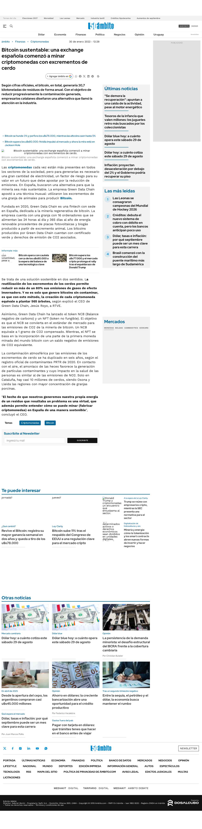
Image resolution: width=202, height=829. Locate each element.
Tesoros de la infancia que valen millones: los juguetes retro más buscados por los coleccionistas (124, 121)
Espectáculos (169, 766)
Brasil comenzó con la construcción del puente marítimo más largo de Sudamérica (129, 258)
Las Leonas (65, 18)
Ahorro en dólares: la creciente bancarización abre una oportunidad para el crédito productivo (75, 701)
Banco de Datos (120, 760)
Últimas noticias (33, 760)
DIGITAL (66, 788)
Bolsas (119, 328)
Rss (28, 771)
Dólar (41, 34)
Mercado (80, 18)
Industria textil (97, 18)
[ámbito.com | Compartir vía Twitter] (84, 76)
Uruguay (159, 34)
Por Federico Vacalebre (63, 713)
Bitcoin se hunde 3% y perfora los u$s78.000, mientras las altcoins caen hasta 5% (50, 136)
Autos (149, 766)
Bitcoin (65, 198)
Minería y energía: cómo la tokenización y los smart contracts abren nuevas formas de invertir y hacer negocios (136, 538)
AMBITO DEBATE (130, 788)
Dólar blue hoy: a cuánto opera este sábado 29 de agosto (122, 140)
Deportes (66, 766)
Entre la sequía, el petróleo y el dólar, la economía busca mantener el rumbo (125, 699)
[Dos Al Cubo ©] (183, 803)
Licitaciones (11, 777)
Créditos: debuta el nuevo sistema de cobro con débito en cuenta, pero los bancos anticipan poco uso (130, 222)
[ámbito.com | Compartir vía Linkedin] (88, 76)
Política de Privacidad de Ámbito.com (90, 771)
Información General (122, 766)
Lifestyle (10, 766)
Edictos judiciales (158, 771)
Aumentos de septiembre (148, 18)
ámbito (6, 41)
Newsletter (195, 34)
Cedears (143, 328)
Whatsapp (46, 748)
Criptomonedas (40, 41)
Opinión (139, 34)
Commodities (131, 328)
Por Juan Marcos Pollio (13, 734)
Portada (9, 760)
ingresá (194, 26)
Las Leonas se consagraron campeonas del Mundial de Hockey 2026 (130, 203)
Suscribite (82, 440)
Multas (183, 771)
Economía (60, 34)
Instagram (20, 748)
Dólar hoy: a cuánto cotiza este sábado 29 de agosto (123, 154)
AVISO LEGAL (130, 771)
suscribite (184, 26)
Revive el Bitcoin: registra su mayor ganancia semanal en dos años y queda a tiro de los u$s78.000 (23, 537)
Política (99, 34)
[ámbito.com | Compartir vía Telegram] (92, 76)
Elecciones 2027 (30, 18)
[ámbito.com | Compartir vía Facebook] (80, 76)
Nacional (29, 766)
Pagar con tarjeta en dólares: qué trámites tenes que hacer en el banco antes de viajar (74, 729)
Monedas (109, 328)
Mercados (144, 760)
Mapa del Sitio (47, 771)
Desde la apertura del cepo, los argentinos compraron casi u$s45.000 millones (25, 699)
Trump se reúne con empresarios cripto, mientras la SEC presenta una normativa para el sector (135, 510)
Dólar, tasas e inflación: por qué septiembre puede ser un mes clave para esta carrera (130, 241)
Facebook (12, 748)
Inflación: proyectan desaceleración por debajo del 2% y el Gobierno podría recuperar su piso (124, 170)
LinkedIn (28, 748)
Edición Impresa (90, 766)
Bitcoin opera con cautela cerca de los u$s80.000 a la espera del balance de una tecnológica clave (34, 260)
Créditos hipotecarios (121, 18)
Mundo (48, 766)
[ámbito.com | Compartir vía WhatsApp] (76, 76)
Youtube (37, 748)
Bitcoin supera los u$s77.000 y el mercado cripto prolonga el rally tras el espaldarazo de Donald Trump (83, 261)
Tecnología (11, 771)
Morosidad (48, 18)
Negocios (119, 34)
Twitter (4, 748)
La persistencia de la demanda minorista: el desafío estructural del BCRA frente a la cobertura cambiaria (126, 644)
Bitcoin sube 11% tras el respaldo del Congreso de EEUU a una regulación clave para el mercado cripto (73, 537)
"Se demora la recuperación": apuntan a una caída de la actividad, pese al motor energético (123, 101)
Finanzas (81, 34)
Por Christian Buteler (113, 655)
